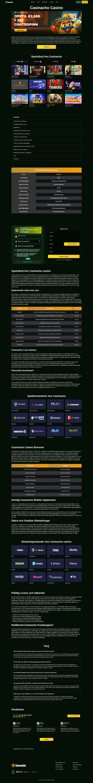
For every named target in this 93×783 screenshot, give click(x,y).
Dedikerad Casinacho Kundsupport (22, 152)
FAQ (14, 155)
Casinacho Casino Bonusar (20, 137)
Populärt (19, 61)
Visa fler (46, 739)
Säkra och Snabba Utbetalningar (21, 143)
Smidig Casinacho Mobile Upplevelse (22, 140)
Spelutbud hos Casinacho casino (21, 130)
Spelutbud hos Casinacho (19, 121)
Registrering (16, 127)
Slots (72, 61)
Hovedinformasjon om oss (20, 124)
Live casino (36, 61)
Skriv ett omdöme (74, 715)
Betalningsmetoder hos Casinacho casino (23, 146)
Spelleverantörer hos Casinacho (21, 133)
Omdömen (16, 159)
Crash (54, 61)
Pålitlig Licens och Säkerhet (20, 149)
